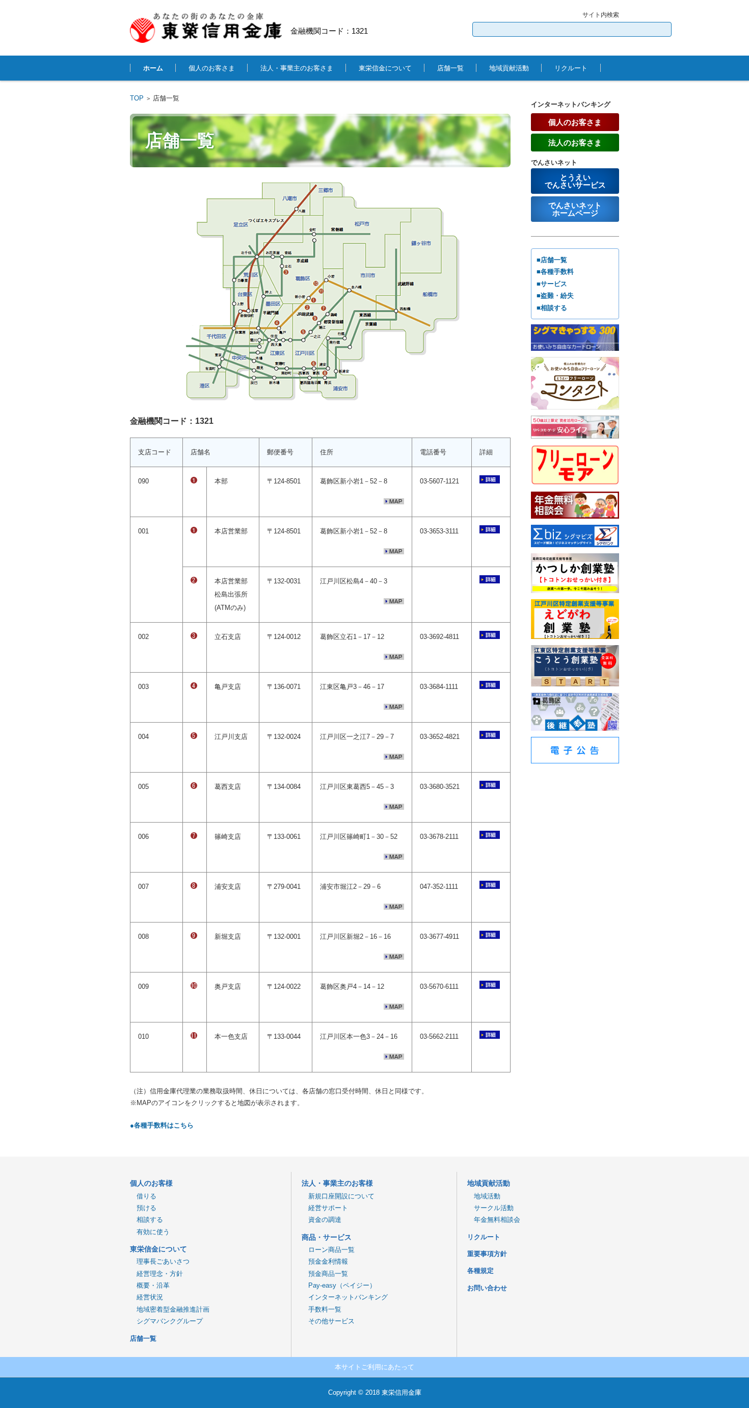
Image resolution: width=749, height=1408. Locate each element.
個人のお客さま (212, 68)
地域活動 (483, 1196)
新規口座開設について (338, 1196)
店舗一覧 (450, 68)
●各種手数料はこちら (162, 1125)
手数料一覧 (321, 1309)
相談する (146, 1219)
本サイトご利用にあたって (374, 1367)
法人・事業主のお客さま (296, 68)
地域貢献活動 (509, 68)
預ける (143, 1208)
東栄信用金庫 (401, 1392)
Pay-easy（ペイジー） (339, 1285)
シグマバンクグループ (166, 1321)
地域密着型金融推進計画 (169, 1309)
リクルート (570, 68)
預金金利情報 (325, 1261)
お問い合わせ (487, 1288)
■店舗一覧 (552, 260)
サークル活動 (490, 1208)
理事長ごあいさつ (160, 1261)
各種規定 (480, 1270)
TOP (137, 98)
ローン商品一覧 (328, 1249)
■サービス (552, 284)
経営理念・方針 (156, 1273)
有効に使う (150, 1232)
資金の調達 (321, 1219)
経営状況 (146, 1297)
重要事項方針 (487, 1254)
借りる (143, 1196)
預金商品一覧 (325, 1273)
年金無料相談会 (493, 1219)
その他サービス (328, 1321)
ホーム (153, 68)
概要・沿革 (150, 1285)
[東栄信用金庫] (206, 28)
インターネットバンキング (345, 1297)
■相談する (552, 308)
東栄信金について (385, 68)
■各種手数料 (555, 271)
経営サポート (325, 1208)
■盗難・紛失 (555, 295)
